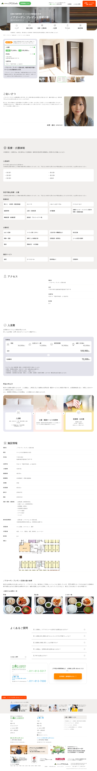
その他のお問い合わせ (52, 766)
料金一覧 (39, 725)
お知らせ (12, 732)
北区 (17, 765)
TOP (11, 721)
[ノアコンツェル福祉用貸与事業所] (19, 759)
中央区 (11, 765)
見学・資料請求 (14, 730)
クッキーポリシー (68, 766)
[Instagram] (46, 717)
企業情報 (46, 766)
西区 (14, 765)
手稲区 (20, 765)
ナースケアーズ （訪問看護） (69, 729)
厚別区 (39, 765)
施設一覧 (12, 723)
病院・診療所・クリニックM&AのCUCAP (79, 766)
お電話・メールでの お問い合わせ (89, 3)
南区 (29, 765)
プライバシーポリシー (60, 766)
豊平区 (32, 765)
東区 (23, 765)
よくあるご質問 (14, 728)
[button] (43, 79)
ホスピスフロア (14, 725)
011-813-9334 (17, 740)
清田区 (36, 765)
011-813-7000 (43, 740)
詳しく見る (32, 47)
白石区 (26, 765)
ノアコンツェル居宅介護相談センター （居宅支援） (73, 727)
